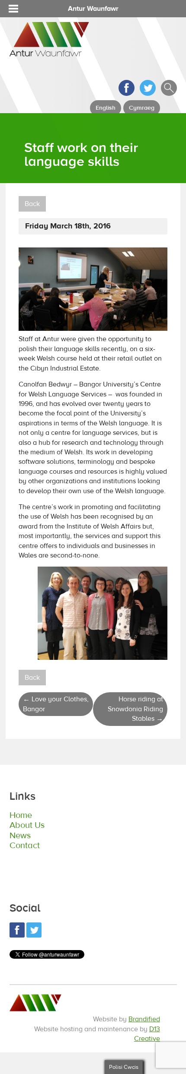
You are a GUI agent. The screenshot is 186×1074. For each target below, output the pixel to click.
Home (21, 815)
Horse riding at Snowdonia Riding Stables (135, 709)
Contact (25, 845)
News (20, 835)
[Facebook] (127, 93)
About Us (27, 825)
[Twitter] (148, 93)
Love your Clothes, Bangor (56, 704)
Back (32, 204)
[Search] (169, 93)
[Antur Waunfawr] (49, 52)
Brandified (144, 1019)
